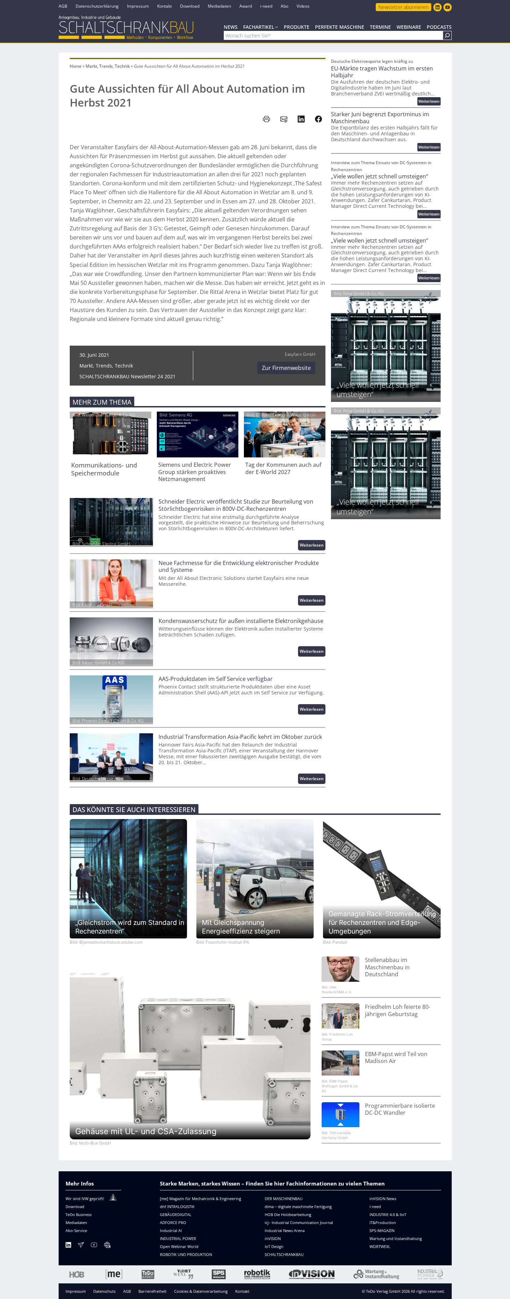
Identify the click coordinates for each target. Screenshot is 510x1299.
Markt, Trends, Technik (108, 66)
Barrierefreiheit (152, 1291)
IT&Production (382, 1222)
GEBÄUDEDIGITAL (176, 1214)
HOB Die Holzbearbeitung (288, 1214)
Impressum (76, 1291)
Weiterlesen (312, 546)
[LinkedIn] (68, 1246)
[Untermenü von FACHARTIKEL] (276, 26)
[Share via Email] (283, 119)
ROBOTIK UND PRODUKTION (186, 1254)
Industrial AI (171, 1230)
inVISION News (382, 1198)
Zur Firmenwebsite (286, 368)
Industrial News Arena (285, 1230)
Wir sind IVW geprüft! (85, 1198)
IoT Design (274, 1246)
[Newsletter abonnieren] (80, 1246)
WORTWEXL (379, 1246)
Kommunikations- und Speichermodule (104, 469)
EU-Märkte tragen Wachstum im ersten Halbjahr (382, 72)
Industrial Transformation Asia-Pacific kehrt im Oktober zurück (240, 737)
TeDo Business (79, 1214)
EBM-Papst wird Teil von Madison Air (396, 1058)
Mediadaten (76, 1222)
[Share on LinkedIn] (301, 119)
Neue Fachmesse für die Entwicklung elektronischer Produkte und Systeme (239, 566)
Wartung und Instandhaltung (395, 1238)
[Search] (447, 35)
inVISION (273, 1238)
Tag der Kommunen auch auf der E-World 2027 (283, 468)
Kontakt (242, 1291)
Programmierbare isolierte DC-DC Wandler (400, 1109)
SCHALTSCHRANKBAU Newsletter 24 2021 (127, 376)
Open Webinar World (179, 1246)
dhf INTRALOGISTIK (177, 1206)
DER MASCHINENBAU (284, 1198)
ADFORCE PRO (173, 1222)
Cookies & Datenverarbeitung (201, 1291)
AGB (127, 1291)
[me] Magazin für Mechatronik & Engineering (200, 1198)
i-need (375, 1206)
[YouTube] (94, 1246)
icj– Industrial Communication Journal (299, 1222)
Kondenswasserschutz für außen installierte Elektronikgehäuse (241, 621)
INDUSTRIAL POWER (178, 1238)
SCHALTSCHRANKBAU (284, 1254)
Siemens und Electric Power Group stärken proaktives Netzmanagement (194, 472)
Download (75, 1206)
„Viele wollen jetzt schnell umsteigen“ (379, 176)
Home (76, 66)
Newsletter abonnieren (403, 7)
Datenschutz (104, 1291)
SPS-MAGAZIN (381, 1230)
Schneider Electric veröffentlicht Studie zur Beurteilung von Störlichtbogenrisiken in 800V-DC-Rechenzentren (236, 505)
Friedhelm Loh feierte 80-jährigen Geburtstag (397, 1010)
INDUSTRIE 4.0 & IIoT (387, 1214)
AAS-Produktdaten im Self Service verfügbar (216, 679)
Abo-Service (76, 1230)
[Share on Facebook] (318, 119)
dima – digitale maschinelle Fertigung (298, 1206)
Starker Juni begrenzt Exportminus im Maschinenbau (380, 118)
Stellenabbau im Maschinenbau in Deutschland (387, 967)
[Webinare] (107, 1246)
